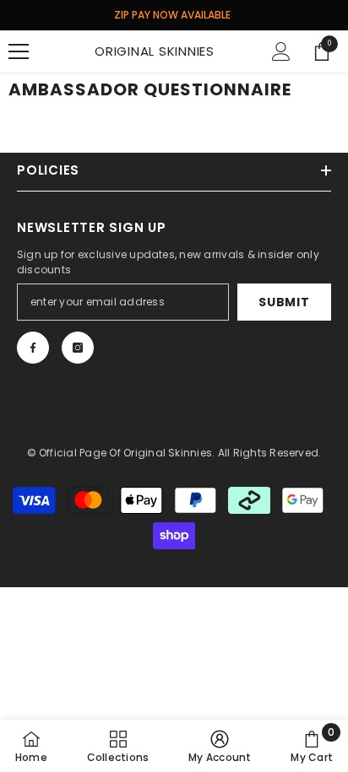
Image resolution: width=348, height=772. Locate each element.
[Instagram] (78, 348)
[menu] (18, 51)
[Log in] (281, 51)
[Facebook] (33, 348)
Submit (283, 302)
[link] (220, 746)
